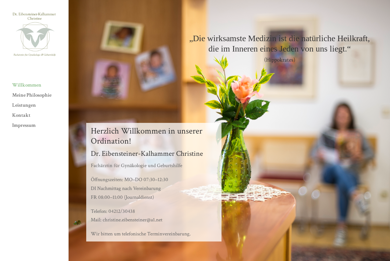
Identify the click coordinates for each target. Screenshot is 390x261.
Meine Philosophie (31, 95)
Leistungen (24, 106)
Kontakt (21, 116)
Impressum (24, 126)
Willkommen (26, 85)
